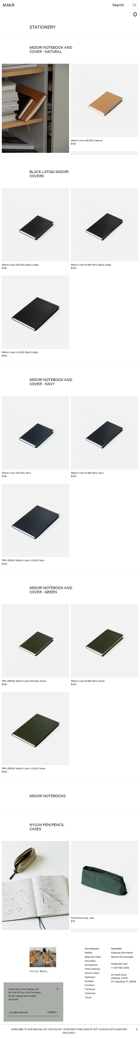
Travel (88, 997)
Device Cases (92, 972)
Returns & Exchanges (122, 956)
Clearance (90, 993)
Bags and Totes (93, 956)
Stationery (90, 977)
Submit (52, 1012)
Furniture (89, 985)
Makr (8, 5)
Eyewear (89, 981)
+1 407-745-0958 (120, 967)
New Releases (92, 948)
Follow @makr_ (39, 971)
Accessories (91, 964)
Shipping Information (122, 952)
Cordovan (90, 989)
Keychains (90, 960)
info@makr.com (119, 963)
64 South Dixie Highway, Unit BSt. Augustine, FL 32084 (123, 978)
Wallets (88, 952)
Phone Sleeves (92, 968)
